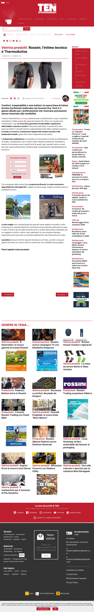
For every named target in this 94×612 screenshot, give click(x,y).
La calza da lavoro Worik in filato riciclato (76, 366)
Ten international (46, 593)
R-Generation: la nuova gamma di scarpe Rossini (14, 345)
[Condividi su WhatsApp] (18, 98)
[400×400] (18, 219)
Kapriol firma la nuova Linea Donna (16, 467)
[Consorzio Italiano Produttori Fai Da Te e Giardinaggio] (81, 106)
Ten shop (58, 34)
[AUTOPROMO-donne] (81, 124)
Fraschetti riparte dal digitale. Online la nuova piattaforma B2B (81, 197)
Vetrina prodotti (14, 48)
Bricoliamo (64, 593)
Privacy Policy (72, 582)
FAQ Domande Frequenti (76, 578)
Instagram (47, 513)
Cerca (26, 28)
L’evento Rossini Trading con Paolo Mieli (15, 415)
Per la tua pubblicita (41, 34)
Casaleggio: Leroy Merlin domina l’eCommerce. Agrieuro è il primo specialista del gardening (80, 247)
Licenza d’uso (71, 574)
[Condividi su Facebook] (11, 98)
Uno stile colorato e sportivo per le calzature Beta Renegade (77, 468)
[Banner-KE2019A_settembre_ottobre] (51, 219)
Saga (31, 593)
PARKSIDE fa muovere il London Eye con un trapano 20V (80, 177)
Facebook (33, 513)
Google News (75, 513)
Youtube (60, 513)
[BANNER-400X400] (81, 287)
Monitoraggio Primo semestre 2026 (80, 222)
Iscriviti (46, 555)
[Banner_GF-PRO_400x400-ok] (51, 178)
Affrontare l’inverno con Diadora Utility (47, 468)
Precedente (9, 294)
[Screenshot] (18, 178)
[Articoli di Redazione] (65, 101)
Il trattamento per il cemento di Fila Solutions (15, 490)
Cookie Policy (43, 609)
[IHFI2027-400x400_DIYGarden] (47, 370)
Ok (55, 609)
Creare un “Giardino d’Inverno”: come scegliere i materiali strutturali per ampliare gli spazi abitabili (81, 136)
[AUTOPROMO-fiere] (47, 494)
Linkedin (20, 513)
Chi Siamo (70, 538)
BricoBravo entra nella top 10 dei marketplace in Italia (80, 232)
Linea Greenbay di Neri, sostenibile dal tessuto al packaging (76, 443)
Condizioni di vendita (75, 570)
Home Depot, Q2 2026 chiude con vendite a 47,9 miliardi (81, 164)
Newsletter (21, 34)
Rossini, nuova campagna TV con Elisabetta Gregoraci (45, 345)
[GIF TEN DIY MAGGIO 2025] (16, 446)
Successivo (61, 294)
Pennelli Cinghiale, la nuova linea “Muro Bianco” (45, 415)
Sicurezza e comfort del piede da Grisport (46, 393)
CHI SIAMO (70, 34)
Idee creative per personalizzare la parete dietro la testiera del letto (80, 152)
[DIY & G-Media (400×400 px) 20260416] (81, 307)
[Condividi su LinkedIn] (15, 98)
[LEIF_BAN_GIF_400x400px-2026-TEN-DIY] (78, 419)
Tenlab (9, 34)
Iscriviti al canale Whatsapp (49, 518)
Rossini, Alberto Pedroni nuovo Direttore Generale (44, 442)
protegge (24, 118)
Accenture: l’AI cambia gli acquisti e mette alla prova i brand (80, 211)
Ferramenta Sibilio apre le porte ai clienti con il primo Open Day (80, 263)
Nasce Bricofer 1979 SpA (81, 187)
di (56, 98)
